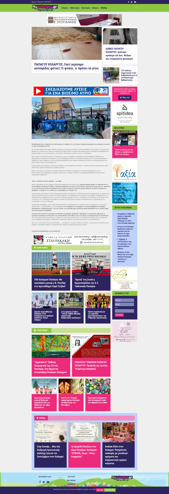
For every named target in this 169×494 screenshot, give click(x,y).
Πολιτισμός (85, 8)
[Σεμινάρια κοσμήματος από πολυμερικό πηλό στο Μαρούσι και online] (97, 395)
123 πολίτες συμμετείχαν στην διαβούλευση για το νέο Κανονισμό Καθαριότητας (129, 75)
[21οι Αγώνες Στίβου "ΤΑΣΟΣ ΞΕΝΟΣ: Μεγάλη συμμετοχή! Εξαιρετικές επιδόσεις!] (71, 308)
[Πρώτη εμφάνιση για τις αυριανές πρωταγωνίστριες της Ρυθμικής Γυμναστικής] (97, 308)
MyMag (41, 418)
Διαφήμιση (71, 484)
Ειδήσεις (65, 8)
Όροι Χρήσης (71, 480)
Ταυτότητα (71, 477)
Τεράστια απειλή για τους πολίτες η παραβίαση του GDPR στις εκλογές (124, 152)
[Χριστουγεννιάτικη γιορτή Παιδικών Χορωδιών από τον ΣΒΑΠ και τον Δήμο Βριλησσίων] (44, 395)
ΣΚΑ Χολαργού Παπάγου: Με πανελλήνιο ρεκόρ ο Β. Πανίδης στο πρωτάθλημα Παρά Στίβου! (50, 283)
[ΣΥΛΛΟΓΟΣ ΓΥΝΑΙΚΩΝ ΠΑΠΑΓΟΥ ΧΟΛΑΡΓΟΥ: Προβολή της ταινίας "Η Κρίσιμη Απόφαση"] (91, 346)
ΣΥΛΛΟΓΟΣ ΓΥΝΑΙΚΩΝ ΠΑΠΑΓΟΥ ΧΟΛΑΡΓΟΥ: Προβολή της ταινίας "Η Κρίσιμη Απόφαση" (91, 365)
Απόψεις (95, 8)
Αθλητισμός (74, 8)
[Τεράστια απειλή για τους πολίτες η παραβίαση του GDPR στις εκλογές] (124, 138)
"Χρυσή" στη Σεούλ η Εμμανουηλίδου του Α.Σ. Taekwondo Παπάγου (87, 283)
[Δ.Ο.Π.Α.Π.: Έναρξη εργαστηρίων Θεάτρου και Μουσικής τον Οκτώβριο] (71, 395)
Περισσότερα (110, 490)
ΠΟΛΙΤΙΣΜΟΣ (42, 330)
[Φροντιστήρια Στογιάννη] (84, 20)
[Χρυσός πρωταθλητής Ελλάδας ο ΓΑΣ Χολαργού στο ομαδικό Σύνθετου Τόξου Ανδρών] (44, 308)
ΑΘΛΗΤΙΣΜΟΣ (42, 248)
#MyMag (103, 8)
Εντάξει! (100, 490)
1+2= (116, 308)
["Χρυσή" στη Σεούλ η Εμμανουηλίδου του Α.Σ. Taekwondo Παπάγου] (91, 263)
